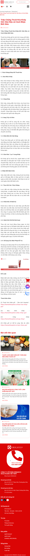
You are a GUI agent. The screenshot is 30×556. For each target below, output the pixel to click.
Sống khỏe (14, 11)
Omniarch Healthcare (5, 11)
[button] (10, 6)
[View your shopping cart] (11, 6)
